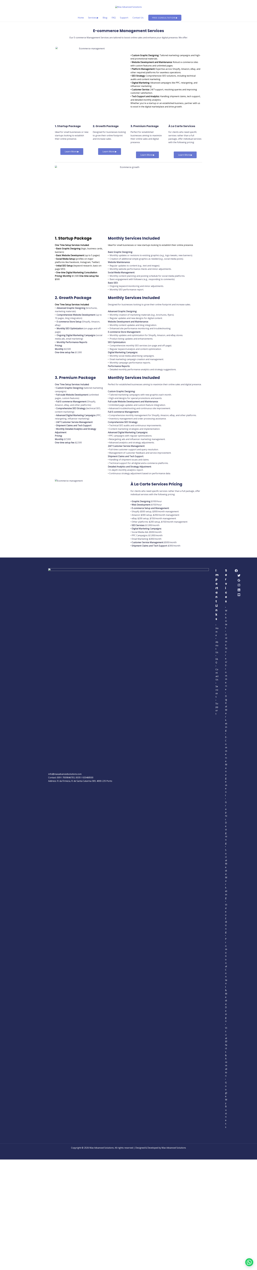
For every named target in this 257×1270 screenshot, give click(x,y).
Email (15, 1206)
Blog (105, 17)
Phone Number (20, 1216)
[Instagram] (239, 585)
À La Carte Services (181, 126)
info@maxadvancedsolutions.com (65, 774)
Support (124, 17)
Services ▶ (93, 17)
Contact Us (138, 17)
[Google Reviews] (239, 580)
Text (15, 1231)
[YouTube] (239, 594)
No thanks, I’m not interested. (55, 1265)
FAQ (114, 17)
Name (16, 1195)
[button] (164, 18)
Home (81, 17)
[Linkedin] (239, 590)
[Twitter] (239, 575)
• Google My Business (226, 1103)
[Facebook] (236, 570)
